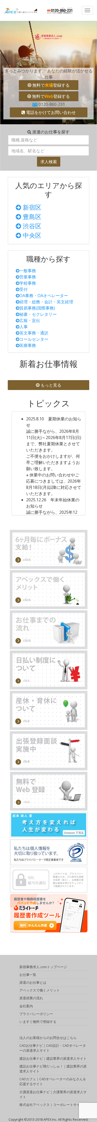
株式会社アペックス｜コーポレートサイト (51, 1104)
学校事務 (27, 283)
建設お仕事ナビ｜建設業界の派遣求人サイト (53, 1058)
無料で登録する (50, 85)
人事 (23, 327)
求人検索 (48, 162)
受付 (23, 289)
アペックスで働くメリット (39, 990)
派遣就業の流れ (31, 998)
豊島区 (31, 216)
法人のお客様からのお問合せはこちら (48, 1037)
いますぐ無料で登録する (37, 1021)
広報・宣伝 (29, 320)
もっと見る (50, 385)
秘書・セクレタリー (38, 314)
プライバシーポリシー (36, 1013)
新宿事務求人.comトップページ (43, 966)
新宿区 (31, 207)
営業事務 (27, 277)
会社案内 (26, 1006)
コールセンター (33, 339)
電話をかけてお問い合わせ (50, 112)
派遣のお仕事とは (32, 982)
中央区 (31, 235)
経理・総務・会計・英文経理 (46, 302)
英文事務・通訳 (33, 333)
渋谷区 (31, 226)
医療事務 (27, 345)
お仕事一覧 (27, 974)
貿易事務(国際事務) (37, 308)
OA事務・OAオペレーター (43, 295)
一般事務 (27, 270)
